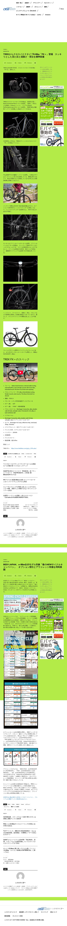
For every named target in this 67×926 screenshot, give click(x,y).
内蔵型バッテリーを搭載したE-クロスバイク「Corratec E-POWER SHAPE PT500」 (18, 496)
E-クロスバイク (29, 453)
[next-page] (7, 501)
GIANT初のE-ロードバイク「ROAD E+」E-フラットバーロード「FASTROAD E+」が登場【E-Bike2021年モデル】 (19, 473)
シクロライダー (20, 530)
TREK (35, 453)
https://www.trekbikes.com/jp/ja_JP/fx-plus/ (23, 448)
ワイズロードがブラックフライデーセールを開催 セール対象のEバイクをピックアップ (20, 465)
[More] (35, 63)
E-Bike (22, 453)
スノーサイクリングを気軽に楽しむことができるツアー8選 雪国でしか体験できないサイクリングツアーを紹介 (20, 488)
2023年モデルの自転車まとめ (14, 453)
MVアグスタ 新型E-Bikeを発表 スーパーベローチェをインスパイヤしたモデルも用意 (19, 480)
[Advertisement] (33, 29)
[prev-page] (4, 501)
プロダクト (5, 49)
